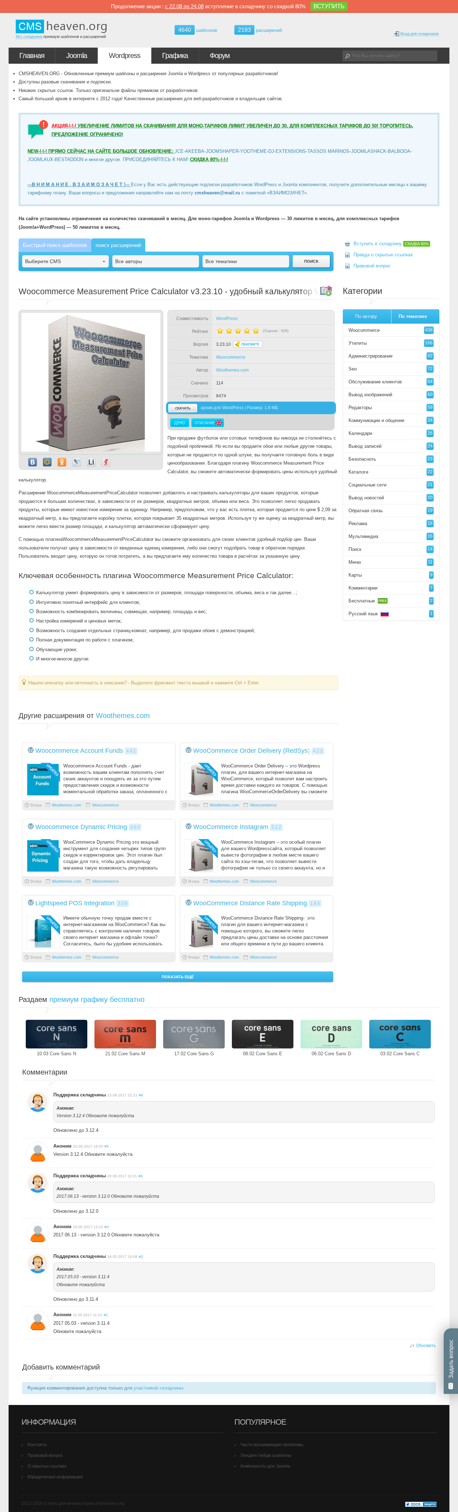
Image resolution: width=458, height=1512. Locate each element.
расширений (260, 30)
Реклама (391, 523)
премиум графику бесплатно (97, 999)
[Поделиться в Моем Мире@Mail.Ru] (47, 462)
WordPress (227, 318)
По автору (366, 316)
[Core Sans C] (400, 1034)
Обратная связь (391, 510)
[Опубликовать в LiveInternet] (91, 462)
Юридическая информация (55, 1476)
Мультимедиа (391, 536)
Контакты (37, 1444)
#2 (141, 1257)
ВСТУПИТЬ (329, 6)
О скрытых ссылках (47, 1466)
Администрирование (391, 356)
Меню (391, 562)
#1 (106, 1315)
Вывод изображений (391, 394)
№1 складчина (29, 36)
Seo (391, 369)
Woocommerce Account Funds (79, 750)
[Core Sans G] (194, 1034)
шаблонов (197, 30)
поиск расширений (118, 245)
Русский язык (391, 613)
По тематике (413, 316)
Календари (391, 433)
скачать (182, 407)
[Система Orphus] (317, 682)
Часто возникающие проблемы (271, 1444)
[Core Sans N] (56, 1034)
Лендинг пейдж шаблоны (265, 1455)
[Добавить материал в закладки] (326, 290)
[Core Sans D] (331, 1034)
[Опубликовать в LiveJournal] (76, 462)
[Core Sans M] (125, 1034)
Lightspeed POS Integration (74, 903)
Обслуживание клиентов (391, 381)
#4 (140, 1176)
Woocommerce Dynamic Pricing (81, 826)
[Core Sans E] (262, 1034)
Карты (391, 575)
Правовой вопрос (372, 265)
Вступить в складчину (391, 243)
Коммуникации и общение (391, 420)
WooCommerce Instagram (230, 826)
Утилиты (391, 343)
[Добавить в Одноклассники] (62, 462)
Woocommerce (230, 357)
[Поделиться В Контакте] (32, 462)
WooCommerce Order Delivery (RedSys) (251, 750)
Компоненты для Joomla (265, 1466)
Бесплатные (391, 601)
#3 (106, 1227)
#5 (106, 1146)
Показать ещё (178, 977)
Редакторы (391, 407)
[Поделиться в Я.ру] (106, 462)
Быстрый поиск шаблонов (55, 245)
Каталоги (391, 472)
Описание (207, 422)
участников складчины (158, 1388)
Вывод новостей (391, 497)
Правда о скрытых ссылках (383, 254)
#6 (141, 1095)
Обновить (426, 1345)
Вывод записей (391, 446)
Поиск (391, 549)
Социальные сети (391, 485)
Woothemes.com (232, 370)
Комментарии (391, 588)
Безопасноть (391, 459)
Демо (180, 422)
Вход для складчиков (419, 34)
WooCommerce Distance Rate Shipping (250, 903)
